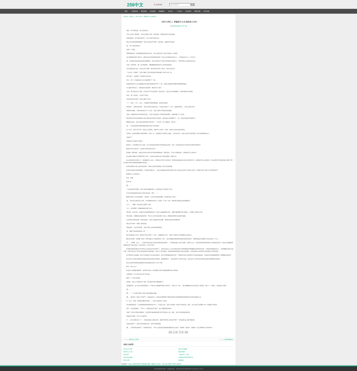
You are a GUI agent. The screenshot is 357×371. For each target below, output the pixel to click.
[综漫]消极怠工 (229, 339)
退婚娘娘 (181, 360)
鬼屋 (174, 26)
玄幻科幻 (188, 11)
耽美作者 (135, 11)
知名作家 (159, 4)
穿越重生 (162, 11)
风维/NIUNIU (136, 364)
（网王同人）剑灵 (183, 354)
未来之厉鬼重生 (182, 349)
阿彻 (174, 364)
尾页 (186, 332)
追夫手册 (126, 354)
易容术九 (154, 364)
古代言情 (206, 11)
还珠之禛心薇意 (127, 357)
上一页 (175, 332)
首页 (125, 11)
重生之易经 (126, 360)
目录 (170, 332)
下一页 (181, 332)
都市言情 (197, 11)
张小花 (165, 364)
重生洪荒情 (181, 352)
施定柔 (179, 364)
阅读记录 (178, 26)
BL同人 (170, 11)
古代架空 (153, 11)
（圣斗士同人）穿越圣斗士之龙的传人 (146, 16)
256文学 (125, 16)
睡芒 (149, 364)
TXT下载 (184, 26)
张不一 (160, 364)
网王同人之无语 (134, 339)
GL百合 (179, 11)
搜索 (192, 4)
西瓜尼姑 (144, 364)
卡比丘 (130, 364)
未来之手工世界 (127, 349)
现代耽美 (144, 11)
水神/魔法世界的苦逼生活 (185, 357)
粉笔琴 (170, 364)
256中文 (135, 3)
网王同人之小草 (127, 352)
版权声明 (187, 369)
